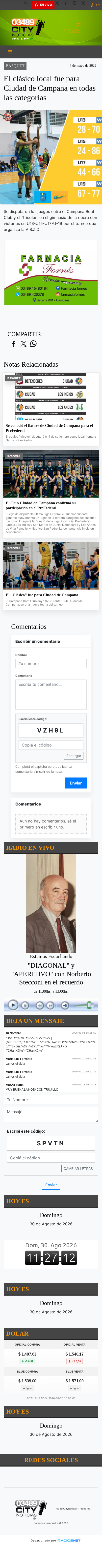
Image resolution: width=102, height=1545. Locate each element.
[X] (59, 5)
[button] (28, 5)
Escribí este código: (33, 719)
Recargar (73, 756)
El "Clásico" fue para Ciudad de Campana (42, 595)
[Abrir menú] (10, 51)
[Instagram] (76, 5)
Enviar (76, 782)
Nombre (21, 655)
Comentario (23, 676)
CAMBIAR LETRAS (78, 1168)
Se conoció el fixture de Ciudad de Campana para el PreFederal (49, 428)
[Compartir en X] (23, 344)
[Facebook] (67, 5)
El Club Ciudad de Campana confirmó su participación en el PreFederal (41, 505)
